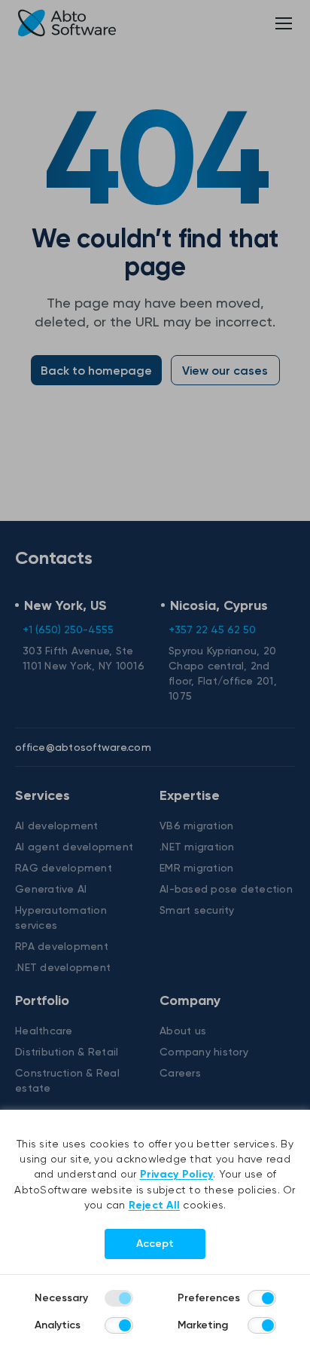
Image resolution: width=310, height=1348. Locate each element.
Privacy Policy (177, 1174)
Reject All (155, 1205)
